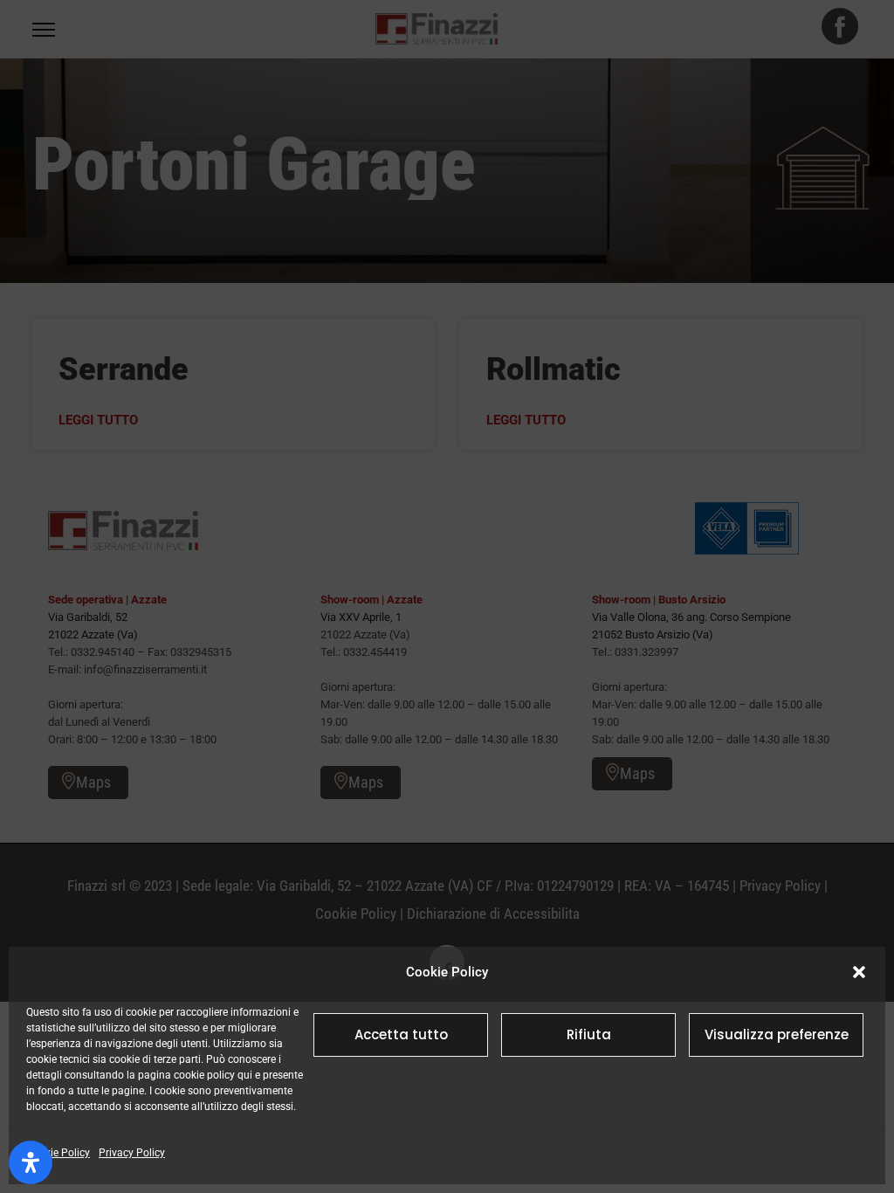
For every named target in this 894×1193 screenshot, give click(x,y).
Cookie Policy (58, 1153)
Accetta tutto (401, 1034)
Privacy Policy (132, 1153)
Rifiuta (589, 1034)
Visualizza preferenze (777, 1034)
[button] (859, 972)
